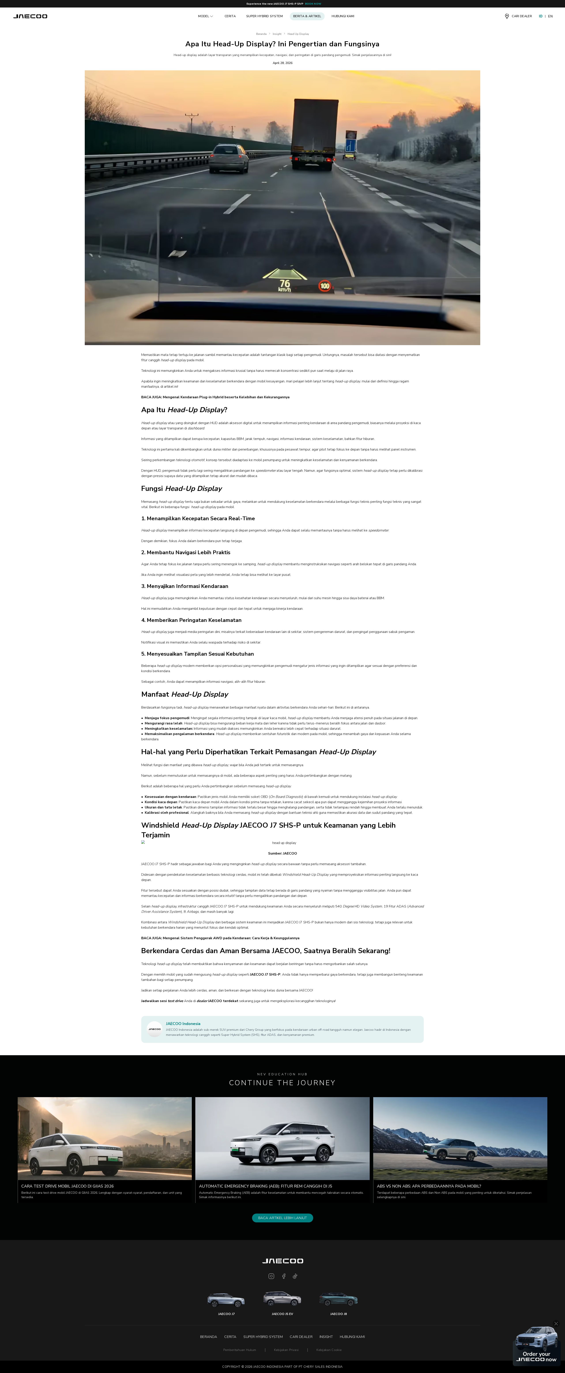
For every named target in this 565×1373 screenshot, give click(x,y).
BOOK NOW (313, 4)
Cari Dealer (301, 1336)
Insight (277, 34)
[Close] (556, 1323)
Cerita (230, 16)
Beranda (261, 34)
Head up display (298, 34)
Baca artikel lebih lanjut (282, 1218)
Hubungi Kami (343, 16)
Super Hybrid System (264, 16)
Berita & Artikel (307, 16)
